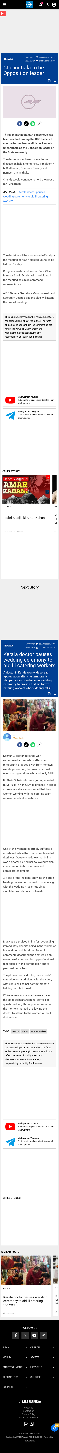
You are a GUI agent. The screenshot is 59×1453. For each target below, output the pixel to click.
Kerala (8, 59)
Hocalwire (30, 1441)
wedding (15, 1031)
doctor (25, 1031)
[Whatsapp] (32, 123)
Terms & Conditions (28, 1417)
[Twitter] (26, 123)
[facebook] (19, 123)
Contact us (28, 1411)
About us (28, 1407)
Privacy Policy (28, 1414)
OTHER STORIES (11, 471)
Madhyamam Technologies (29, 1437)
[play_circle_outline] (26, 489)
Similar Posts (10, 1251)
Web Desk (18, 738)
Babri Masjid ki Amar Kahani (25, 518)
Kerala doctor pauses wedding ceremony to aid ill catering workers (25, 196)
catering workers (38, 1031)
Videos (7, 507)
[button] (4, 4)
